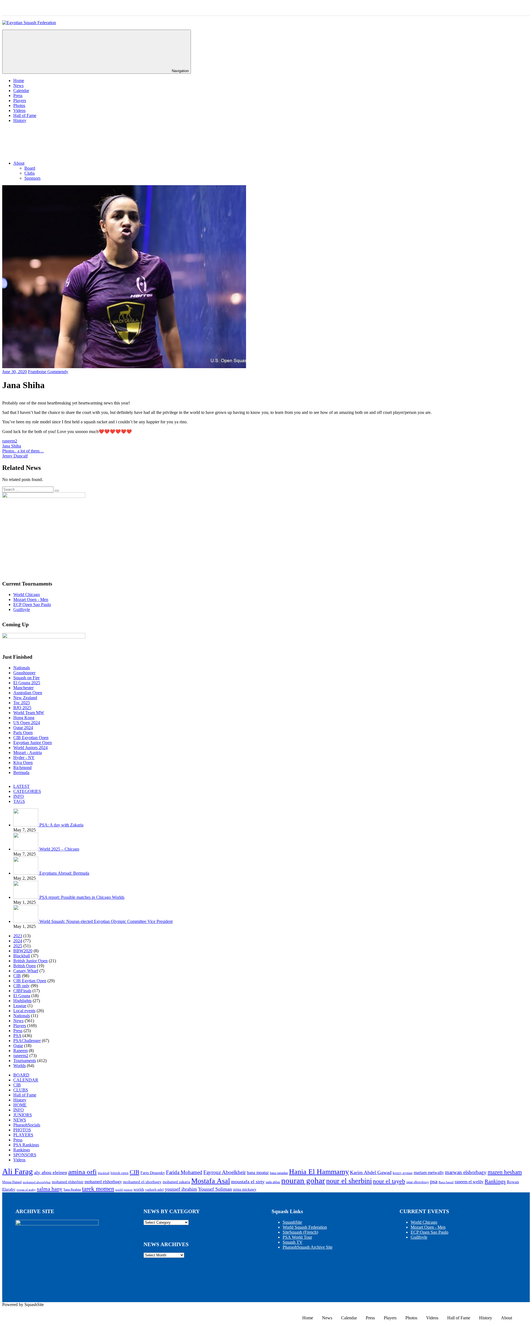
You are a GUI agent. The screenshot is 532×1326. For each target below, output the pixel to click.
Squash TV (293, 1242)
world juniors (123, 1189)
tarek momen (98, 1188)
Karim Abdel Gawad (371, 1172)
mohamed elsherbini (67, 1182)
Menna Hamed (12, 1182)
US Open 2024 (26, 722)
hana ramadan (279, 1173)
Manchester (23, 687)
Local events (24, 1010)
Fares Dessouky (152, 1173)
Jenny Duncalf (15, 456)
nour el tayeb (389, 1181)
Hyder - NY (24, 757)
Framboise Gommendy (48, 371)
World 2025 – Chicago (59, 849)
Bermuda (21, 772)
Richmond (22, 767)
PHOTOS (22, 1130)
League (19, 1005)
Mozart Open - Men (30, 599)
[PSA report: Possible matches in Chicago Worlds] (26, 897)
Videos (19, 110)
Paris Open (23, 732)
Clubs (29, 173)
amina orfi (82, 1171)
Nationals (21, 667)
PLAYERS (23, 1134)
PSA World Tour (297, 1237)
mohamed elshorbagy (103, 1181)
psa (434, 1181)
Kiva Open (23, 762)
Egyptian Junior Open (32, 742)
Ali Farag (17, 1171)
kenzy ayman (403, 1173)
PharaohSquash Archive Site (307, 1247)
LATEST (21, 786)
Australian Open (27, 692)
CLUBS (20, 1090)
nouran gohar (303, 1180)
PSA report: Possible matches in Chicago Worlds (81, 897)
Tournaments (24, 1060)
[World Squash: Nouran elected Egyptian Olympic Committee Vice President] (26, 921)
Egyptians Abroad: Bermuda (64, 873)
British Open (24, 965)
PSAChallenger (27, 1040)
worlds (139, 1189)
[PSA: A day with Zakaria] (26, 825)
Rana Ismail (446, 1182)
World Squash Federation (305, 1227)
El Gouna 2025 (26, 682)
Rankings (21, 1149)
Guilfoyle (21, 609)
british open (120, 1173)
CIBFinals (22, 990)
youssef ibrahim (181, 1189)
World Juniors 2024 (30, 747)
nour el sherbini (349, 1181)
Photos (19, 105)
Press (17, 95)
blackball (103, 1173)
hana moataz (258, 1172)
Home (18, 80)
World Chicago (26, 594)
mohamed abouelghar (37, 1182)
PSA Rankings (26, 1144)
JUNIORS (22, 1115)
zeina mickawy (244, 1189)
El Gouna (21, 995)
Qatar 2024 (23, 727)
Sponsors (32, 178)
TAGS (19, 801)
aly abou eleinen (50, 1172)
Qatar (18, 1045)
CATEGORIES (27, 791)
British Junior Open (30, 960)
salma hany (49, 1189)
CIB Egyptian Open (30, 737)
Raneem (20, 1050)
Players (19, 100)
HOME (20, 1105)
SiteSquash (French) (300, 1232)
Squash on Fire (26, 677)
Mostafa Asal (210, 1181)
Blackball (21, 955)
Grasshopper (24, 672)
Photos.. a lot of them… (23, 451)
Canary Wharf (25, 970)
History (19, 120)
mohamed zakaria (176, 1182)
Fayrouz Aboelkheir (224, 1172)
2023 (17, 935)
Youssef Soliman (215, 1189)
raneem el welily (469, 1181)
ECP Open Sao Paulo (32, 604)
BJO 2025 (22, 707)
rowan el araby (26, 1189)
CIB (17, 975)
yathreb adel (154, 1190)
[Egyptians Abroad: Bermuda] (26, 873)
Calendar (21, 90)
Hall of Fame (24, 115)
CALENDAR (25, 1080)
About (18, 163)
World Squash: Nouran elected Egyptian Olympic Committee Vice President (106, 921)
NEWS (19, 1120)
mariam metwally (429, 1172)
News (18, 85)
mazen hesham (505, 1172)
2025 (17, 945)
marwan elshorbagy (466, 1172)
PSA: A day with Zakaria (61, 825)
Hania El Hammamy (319, 1172)
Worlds (19, 1065)
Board (29, 168)
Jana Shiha (11, 446)
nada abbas (273, 1182)
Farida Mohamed (184, 1172)
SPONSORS (24, 1154)
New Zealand (25, 697)
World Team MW (28, 712)
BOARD (21, 1075)
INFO (18, 796)
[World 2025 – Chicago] (26, 849)
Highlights (22, 1000)
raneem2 (9, 441)
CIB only (21, 985)
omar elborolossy (417, 1182)
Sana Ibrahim (72, 1190)
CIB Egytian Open (29, 980)
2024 (17, 940)
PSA (17, 1035)
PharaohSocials (26, 1125)
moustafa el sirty (248, 1181)
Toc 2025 (21, 702)
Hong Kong (23, 717)
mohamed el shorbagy (142, 1182)
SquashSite (292, 1222)
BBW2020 (22, 950)
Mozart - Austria (27, 752)
